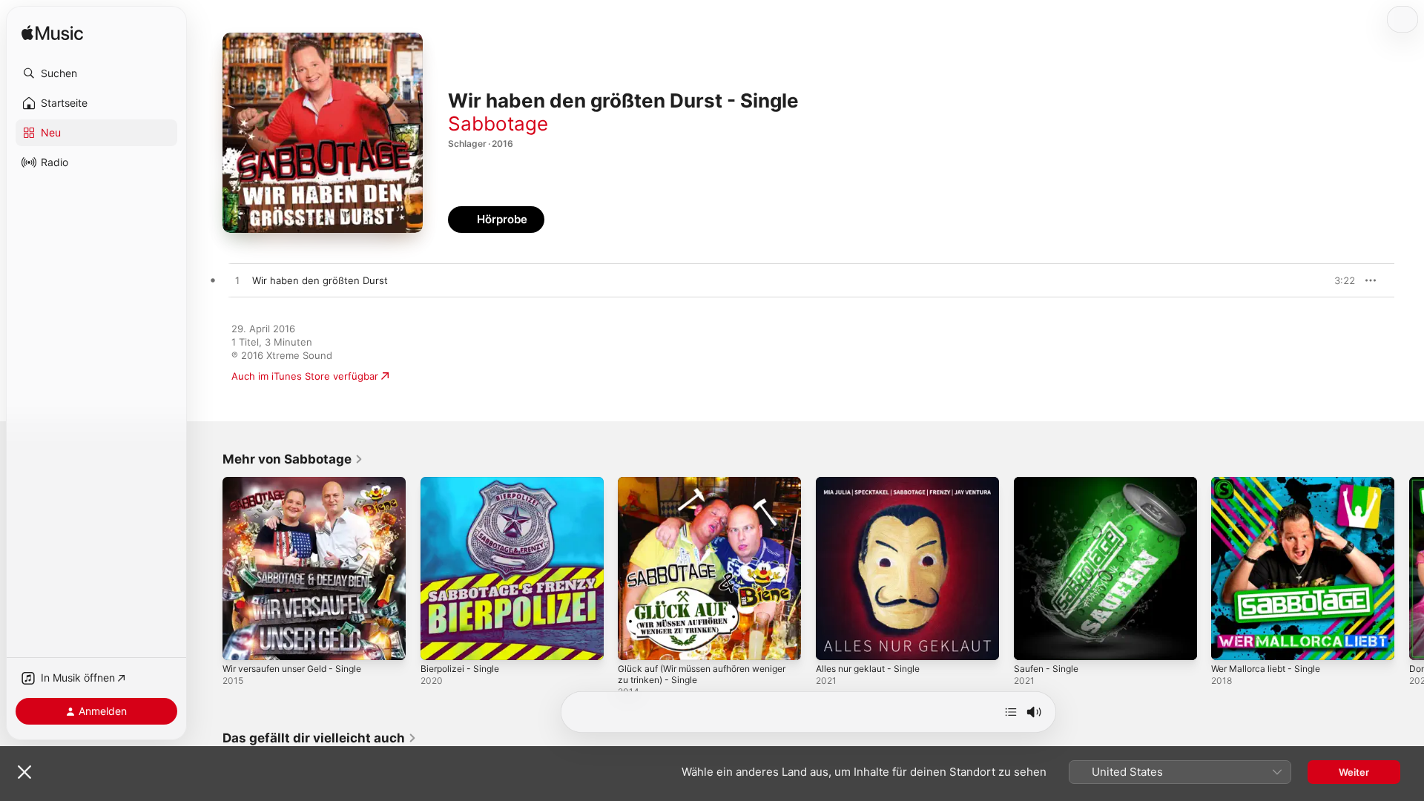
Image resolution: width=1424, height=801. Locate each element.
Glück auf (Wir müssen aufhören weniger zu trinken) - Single (693, 489)
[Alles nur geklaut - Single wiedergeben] (834, 641)
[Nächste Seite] (1409, 568)
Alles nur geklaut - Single (874, 483)
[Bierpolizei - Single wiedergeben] (439, 641)
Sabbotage (498, 123)
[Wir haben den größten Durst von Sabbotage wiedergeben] (237, 281)
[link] (292, 459)
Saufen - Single (1049, 483)
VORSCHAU (1334, 280)
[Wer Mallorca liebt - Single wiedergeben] (1230, 641)
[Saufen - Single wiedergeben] (1032, 641)
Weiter (1354, 772)
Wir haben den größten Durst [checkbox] (320, 280)
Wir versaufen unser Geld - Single (301, 483)
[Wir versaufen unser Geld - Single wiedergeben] (241, 641)
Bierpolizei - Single (464, 483)
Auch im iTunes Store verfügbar (304, 376)
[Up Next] (1011, 712)
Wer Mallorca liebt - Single (1271, 483)
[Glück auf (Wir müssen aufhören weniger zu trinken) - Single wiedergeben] (636, 641)
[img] (52, 33)
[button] (96, 73)
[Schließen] (24, 772)
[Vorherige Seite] (207, 568)
